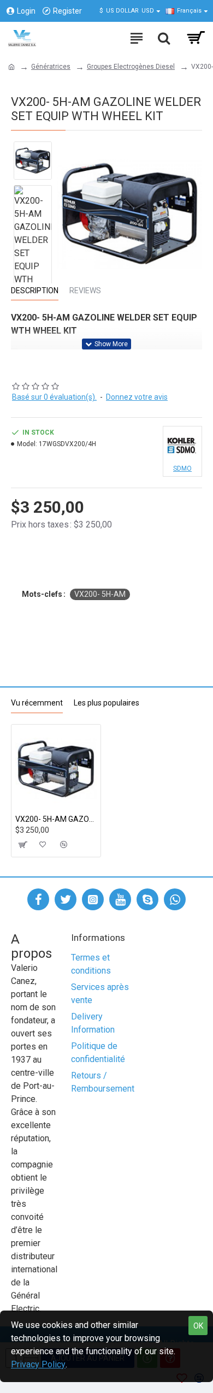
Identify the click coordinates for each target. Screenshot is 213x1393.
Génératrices (50, 66)
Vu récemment (37, 702)
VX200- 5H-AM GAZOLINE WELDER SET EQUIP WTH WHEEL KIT (56, 819)
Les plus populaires (106, 702)
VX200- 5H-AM (100, 594)
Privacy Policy (38, 1364)
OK (198, 1325)
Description (34, 290)
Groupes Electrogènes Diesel (131, 66)
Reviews (85, 290)
